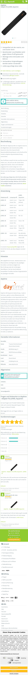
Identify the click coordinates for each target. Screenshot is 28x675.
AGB (2, 626)
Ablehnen (14, 671)
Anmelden (16, 434)
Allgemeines (4, 122)
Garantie (3, 116)
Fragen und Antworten (7, 124)
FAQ (2, 609)
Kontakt (3, 616)
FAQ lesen (5, 133)
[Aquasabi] (9, 1)
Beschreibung (5, 108)
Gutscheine (4, 607)
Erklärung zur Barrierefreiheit (9, 628)
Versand (3, 611)
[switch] (4, 658)
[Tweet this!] (24, 42)
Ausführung (4, 90)
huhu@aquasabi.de (8, 135)
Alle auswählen (14, 667)
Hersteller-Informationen (8, 119)
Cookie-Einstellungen (7, 630)
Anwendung (4, 111)
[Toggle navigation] (1, 1)
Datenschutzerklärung (6, 654)
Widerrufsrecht (5, 623)
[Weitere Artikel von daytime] (14, 286)
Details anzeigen (14, 673)
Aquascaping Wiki (12, 247)
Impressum (4, 618)
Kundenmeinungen (6, 127)
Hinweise (3, 113)
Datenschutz (4, 621)
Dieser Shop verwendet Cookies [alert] (14, 632)
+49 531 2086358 (7, 138)
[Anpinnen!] (26, 42)
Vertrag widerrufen (14, 539)
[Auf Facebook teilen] (22, 42)
